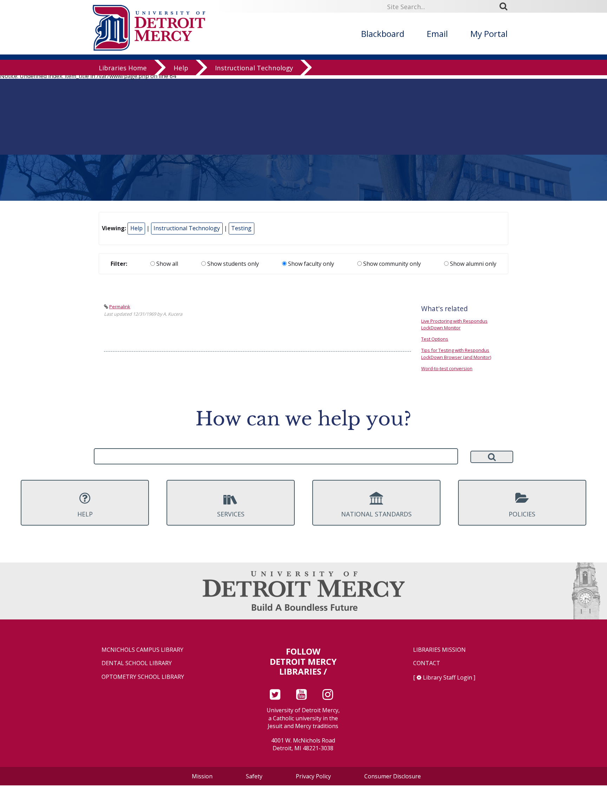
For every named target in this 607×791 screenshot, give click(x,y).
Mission (202, 776)
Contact (426, 663)
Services (230, 514)
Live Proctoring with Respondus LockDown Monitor (454, 324)
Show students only (232, 263)
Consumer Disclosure (392, 776)
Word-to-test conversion (446, 368)
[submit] (505, 6)
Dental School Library (137, 663)
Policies (522, 514)
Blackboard (382, 33)
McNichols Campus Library (142, 650)
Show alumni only (472, 263)
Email (437, 33)
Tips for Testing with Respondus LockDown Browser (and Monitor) (456, 353)
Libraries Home (123, 67)
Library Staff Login (447, 677)
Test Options (434, 339)
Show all (166, 263)
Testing (241, 228)
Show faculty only (310, 263)
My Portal (489, 33)
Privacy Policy (313, 776)
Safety (254, 776)
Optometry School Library (143, 677)
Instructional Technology (254, 67)
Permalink (119, 306)
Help (181, 67)
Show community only (391, 263)
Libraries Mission (439, 650)
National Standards (376, 514)
